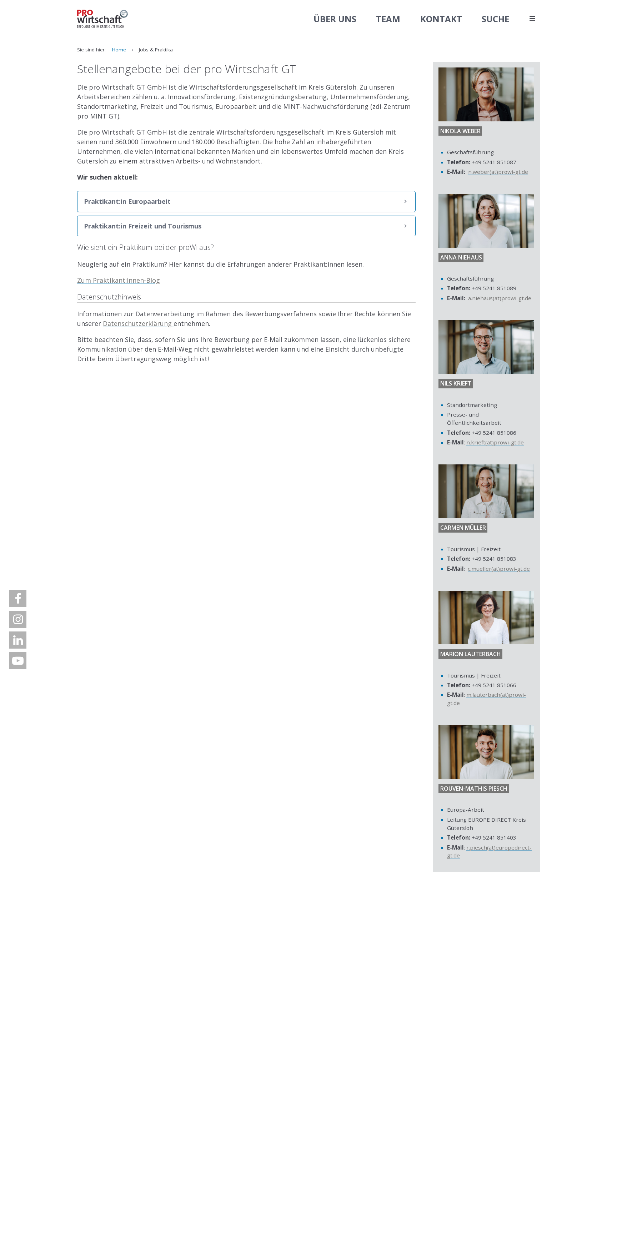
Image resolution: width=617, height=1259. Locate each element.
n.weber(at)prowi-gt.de (498, 171)
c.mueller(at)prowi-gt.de (499, 568)
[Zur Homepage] (102, 19)
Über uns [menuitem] (334, 19)
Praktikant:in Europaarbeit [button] (127, 201)
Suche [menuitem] (495, 19)
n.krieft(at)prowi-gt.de (495, 442)
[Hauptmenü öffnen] (532, 19)
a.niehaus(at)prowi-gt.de (499, 298)
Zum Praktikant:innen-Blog (118, 280)
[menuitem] (17, 598)
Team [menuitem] (388, 19)
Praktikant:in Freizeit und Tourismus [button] (142, 226)
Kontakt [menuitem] (441, 19)
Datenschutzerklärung (138, 323)
